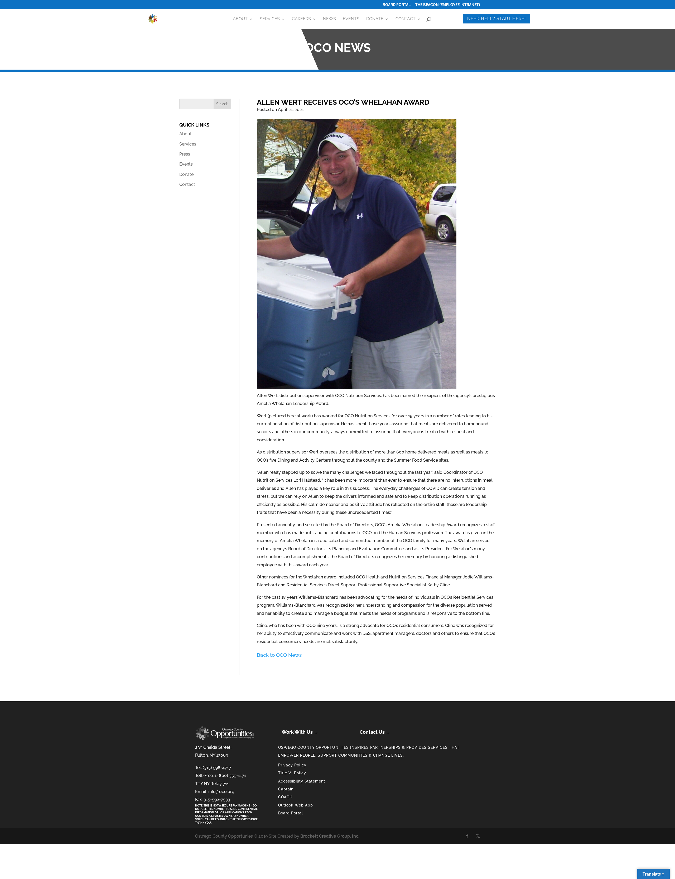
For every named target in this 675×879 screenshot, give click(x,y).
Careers (301, 19)
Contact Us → (375, 732)
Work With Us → (300, 732)
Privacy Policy (292, 765)
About (240, 19)
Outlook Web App (295, 805)
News (329, 19)
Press (184, 154)
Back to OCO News (279, 655)
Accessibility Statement (301, 781)
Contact (406, 19)
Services (270, 19)
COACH (285, 797)
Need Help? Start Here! (496, 18)
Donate (374, 19)
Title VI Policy (292, 773)
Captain (285, 789)
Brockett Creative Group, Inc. (329, 836)
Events (351, 19)
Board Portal (397, 5)
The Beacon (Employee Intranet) (447, 5)
